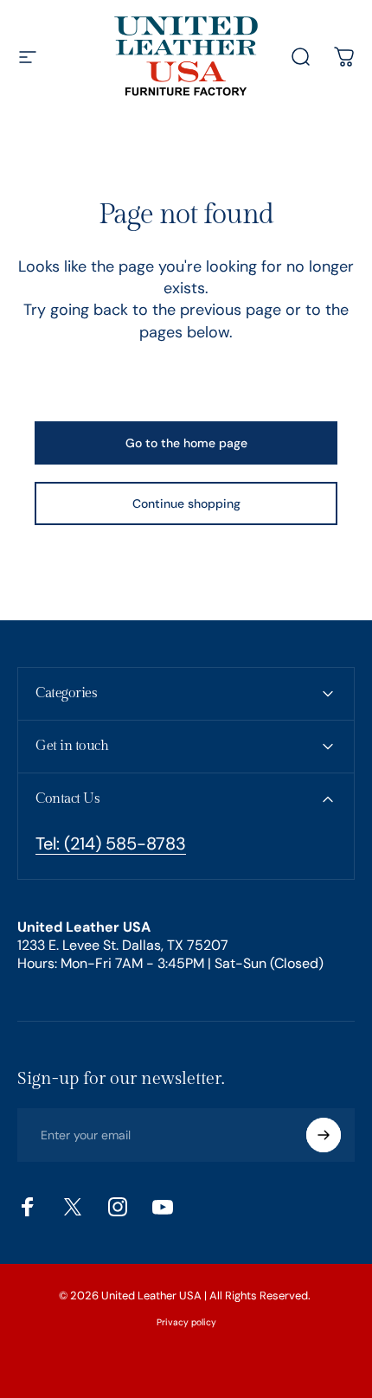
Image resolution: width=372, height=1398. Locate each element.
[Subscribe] (323, 1135)
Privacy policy (186, 1322)
